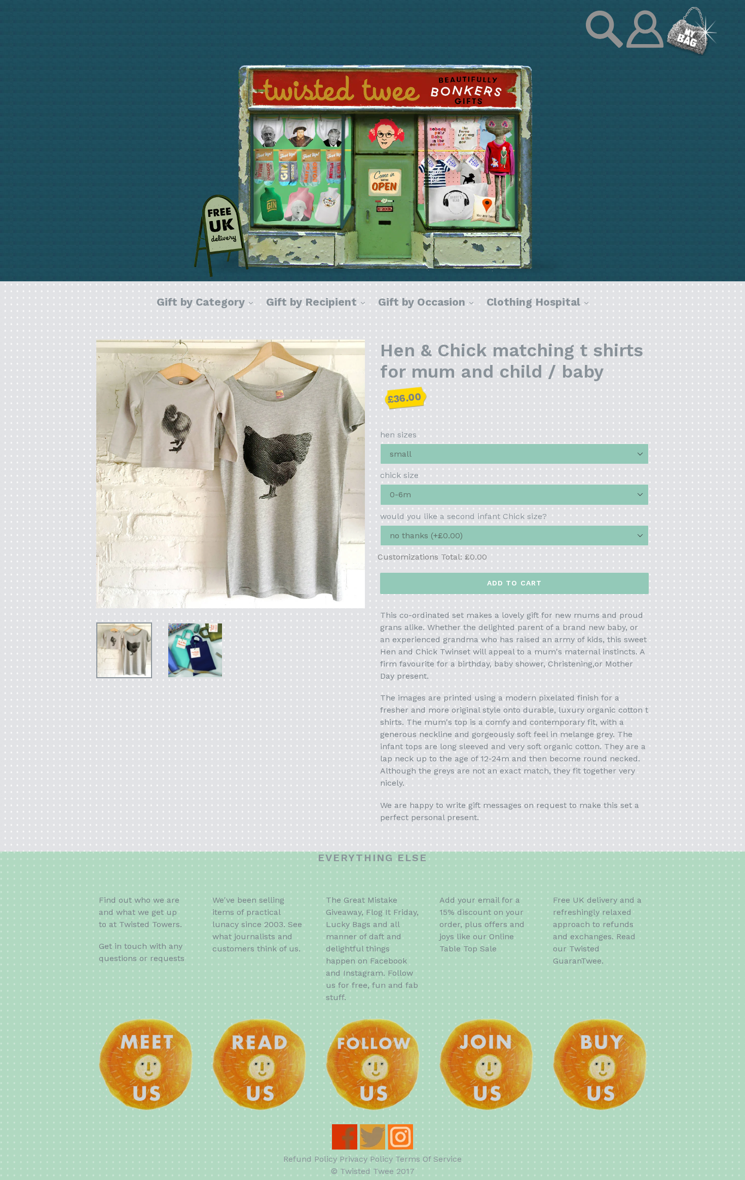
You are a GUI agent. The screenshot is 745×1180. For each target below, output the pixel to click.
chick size (399, 475)
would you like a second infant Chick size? (463, 516)
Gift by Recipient (318, 301)
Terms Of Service (428, 1159)
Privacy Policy (366, 1159)
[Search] (605, 53)
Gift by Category (207, 301)
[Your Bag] (691, 53)
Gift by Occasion (428, 301)
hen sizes (398, 434)
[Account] (646, 53)
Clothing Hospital (540, 301)
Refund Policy (310, 1159)
